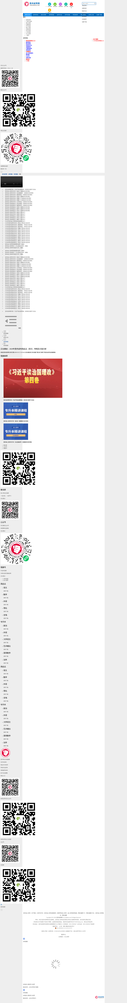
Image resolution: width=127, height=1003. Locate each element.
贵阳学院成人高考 (62, 913)
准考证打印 (29, 45)
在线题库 (84, 19)
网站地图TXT (81, 913)
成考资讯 (35, 14)
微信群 (28, 54)
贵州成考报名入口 (30, 40)
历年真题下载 (34, 352)
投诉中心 (63, 934)
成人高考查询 (29, 53)
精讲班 (28, 59)
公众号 (28, 56)
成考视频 (10, 174)
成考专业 (59, 14)
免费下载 (84, 22)
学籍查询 (28, 51)
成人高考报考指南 (72, 913)
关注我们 (3, 498)
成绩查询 (28, 47)
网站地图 (64, 915)
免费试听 (84, 8)
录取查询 (28, 50)
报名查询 (28, 43)
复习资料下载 (42, 352)
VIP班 (27, 60)
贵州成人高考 (26, 913)
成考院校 (51, 14)
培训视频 (16, 174)
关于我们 (33, 913)
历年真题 (67, 14)
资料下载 (6, 591)
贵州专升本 (40, 913)
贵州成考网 (4, 174)
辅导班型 (84, 13)
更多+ (28, 35)
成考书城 (28, 57)
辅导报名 (28, 42)
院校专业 (84, 11)
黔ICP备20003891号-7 (68, 926)
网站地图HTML (90, 913)
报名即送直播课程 (50, 352)
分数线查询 (29, 48)
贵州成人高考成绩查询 (50, 913)
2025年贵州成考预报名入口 (98, 40)
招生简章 (43, 14)
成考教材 (84, 16)
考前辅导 (75, 14)
